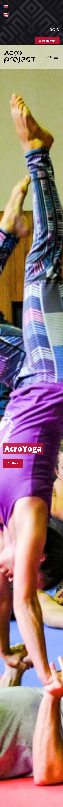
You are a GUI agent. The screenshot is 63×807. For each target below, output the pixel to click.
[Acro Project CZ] (20, 57)
